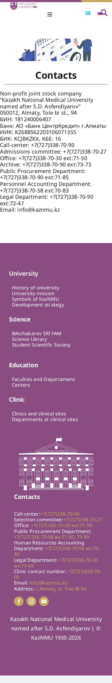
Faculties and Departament (43, 379)
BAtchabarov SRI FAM (37, 333)
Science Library (29, 339)
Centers (21, 385)
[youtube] (44, 601)
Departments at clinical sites (45, 419)
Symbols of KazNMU (35, 299)
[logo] (25, 4)
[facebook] (19, 601)
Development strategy (38, 304)
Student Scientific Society (41, 345)
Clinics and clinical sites (39, 413)
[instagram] (31, 601)
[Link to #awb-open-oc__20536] (104, 12)
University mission (33, 293)
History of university (35, 287)
